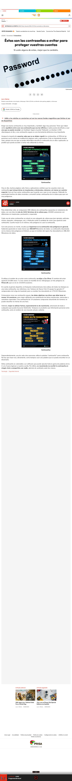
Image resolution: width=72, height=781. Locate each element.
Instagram (25, 713)
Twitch (43, 713)
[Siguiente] (69, 31)
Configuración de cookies (50, 735)
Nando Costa (41, 31)
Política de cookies (37, 735)
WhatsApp (38, 94)
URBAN (56, 11)
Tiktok (29, 713)
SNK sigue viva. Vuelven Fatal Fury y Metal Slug (25, 703)
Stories (46, 713)
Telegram (41, 94)
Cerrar (69, 26)
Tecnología (10, 35)
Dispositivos (17, 35)
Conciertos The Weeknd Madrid (56, 31)
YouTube (32, 713)
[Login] (69, 15)
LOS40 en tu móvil (63, 735)
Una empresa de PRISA (36, 742)
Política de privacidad (26, 735)
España (4, 21)
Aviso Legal (7, 735)
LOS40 (4, 11)
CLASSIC (22, 11)
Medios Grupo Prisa (36, 747)
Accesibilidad (15, 735)
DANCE (39, 11)
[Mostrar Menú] (2, 15)
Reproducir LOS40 (68, 203)
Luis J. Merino (5, 99)
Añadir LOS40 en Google (12, 109)
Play (36, 777)
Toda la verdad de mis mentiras (25, 31)
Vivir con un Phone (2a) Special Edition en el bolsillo (46, 703)
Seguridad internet (14, 371)
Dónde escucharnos (36, 736)
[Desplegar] (36, 772)
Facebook (30, 94)
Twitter (34, 94)
